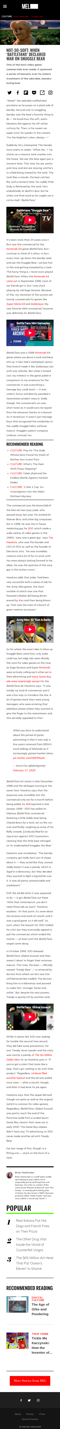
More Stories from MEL (30, 1381)
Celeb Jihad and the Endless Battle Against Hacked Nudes (29, 478)
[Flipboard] (26, 92)
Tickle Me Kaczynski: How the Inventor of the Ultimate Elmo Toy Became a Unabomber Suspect (41, 1345)
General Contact (30, 1419)
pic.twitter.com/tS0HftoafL (29, 757)
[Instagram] (50, 92)
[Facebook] (18, 92)
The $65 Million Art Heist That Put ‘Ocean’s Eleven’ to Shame (34, 1263)
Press (42, 1414)
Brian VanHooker (21, 16)
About (18, 1414)
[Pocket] (34, 92)
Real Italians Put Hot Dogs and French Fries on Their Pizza (32, 1225)
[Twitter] (9, 92)
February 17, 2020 (24, 770)
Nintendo (40, 352)
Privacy (30, 1414)
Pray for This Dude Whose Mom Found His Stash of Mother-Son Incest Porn (29, 455)
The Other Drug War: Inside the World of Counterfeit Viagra (31, 1244)
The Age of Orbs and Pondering (40, 1309)
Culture (7, 16)
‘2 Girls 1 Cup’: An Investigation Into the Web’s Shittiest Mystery (27, 491)
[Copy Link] (42, 92)
